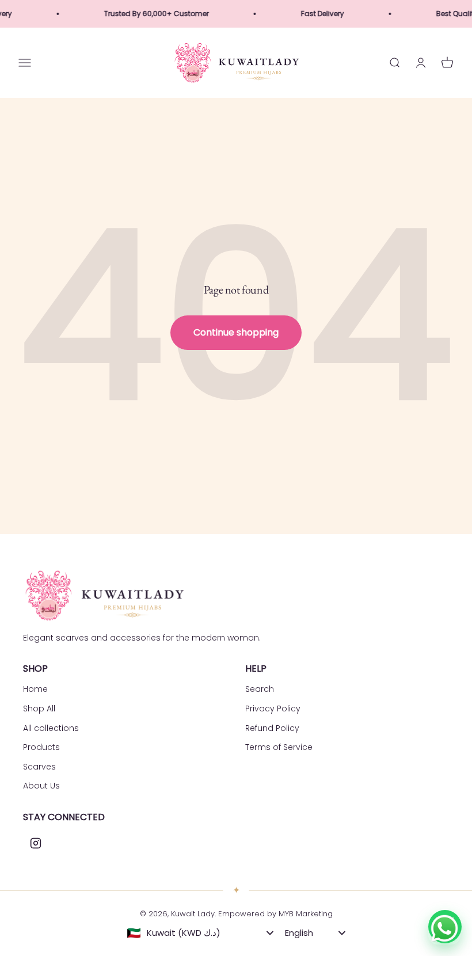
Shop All (39, 708)
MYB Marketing (306, 913)
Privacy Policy (272, 708)
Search (259, 689)
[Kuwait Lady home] (103, 595)
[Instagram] (35, 843)
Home (35, 689)
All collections (51, 728)
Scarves (39, 766)
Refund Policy (272, 728)
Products (41, 747)
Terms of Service (279, 747)
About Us (41, 785)
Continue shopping (236, 332)
